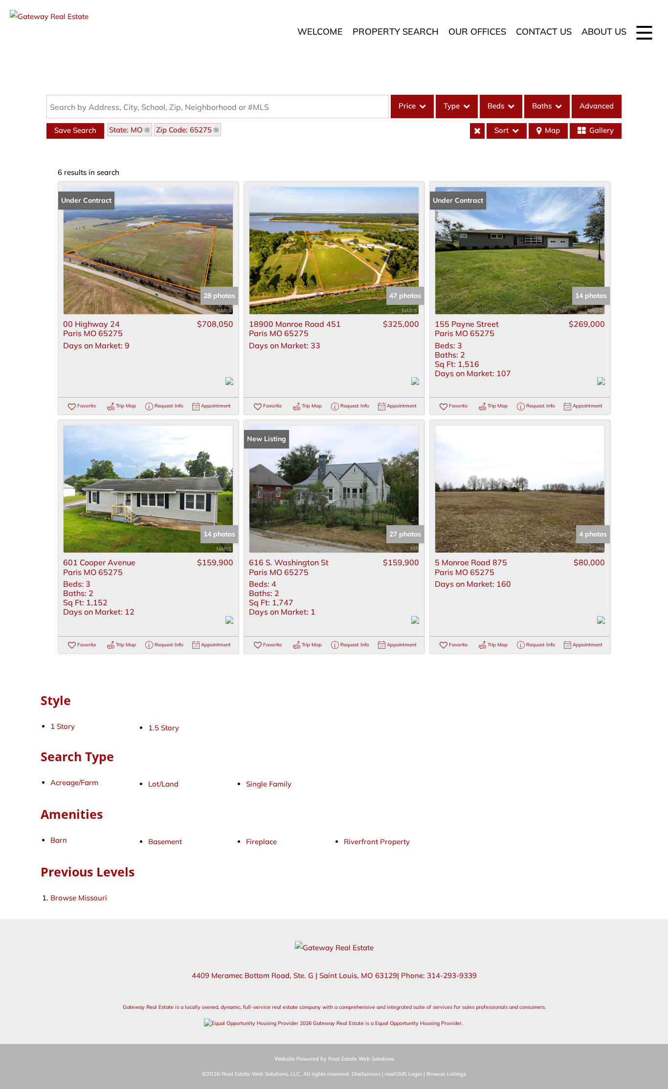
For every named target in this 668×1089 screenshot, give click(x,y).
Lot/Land (163, 784)
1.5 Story (163, 727)
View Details (148, 250)
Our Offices (477, 31)
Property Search (396, 31)
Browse (78, 897)
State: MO (126, 129)
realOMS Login (403, 1073)
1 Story (62, 726)
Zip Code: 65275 (184, 129)
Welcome (320, 31)
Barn (58, 840)
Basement (165, 841)
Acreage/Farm (74, 782)
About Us (603, 31)
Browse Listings (446, 1073)
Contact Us (544, 31)
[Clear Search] (477, 131)
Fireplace (261, 841)
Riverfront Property (377, 841)
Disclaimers (366, 1073)
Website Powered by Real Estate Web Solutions (334, 1058)
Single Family (268, 784)
